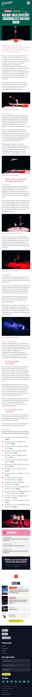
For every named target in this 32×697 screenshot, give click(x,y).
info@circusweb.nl (6, 694)
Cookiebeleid (5, 690)
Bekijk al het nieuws (15, 620)
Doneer (4, 653)
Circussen (6, 638)
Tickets (7, 439)
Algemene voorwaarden (8, 688)
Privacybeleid (5, 692)
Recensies (8, 11)
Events (4, 646)
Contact (4, 651)
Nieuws (5, 634)
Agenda (5, 630)
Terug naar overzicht (9, 8)
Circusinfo (5, 648)
